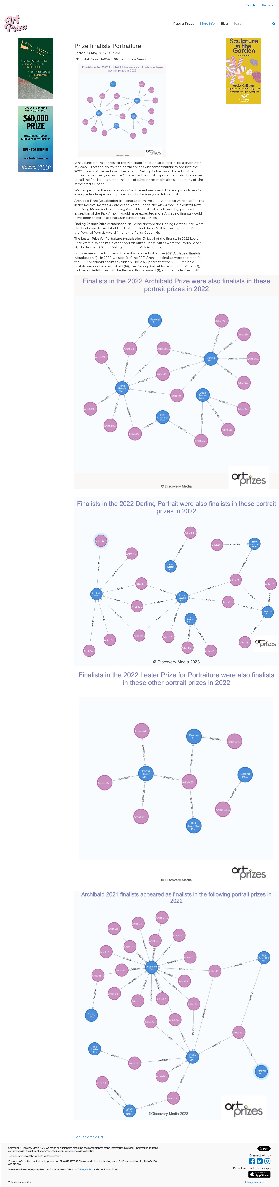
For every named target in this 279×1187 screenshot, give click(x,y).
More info (207, 23)
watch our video (52, 1156)
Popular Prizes (183, 23)
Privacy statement (254, 1182)
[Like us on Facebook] (252, 1160)
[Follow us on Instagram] (267, 1160)
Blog (224, 23)
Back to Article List (88, 1137)
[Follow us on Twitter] (259, 1160)
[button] (248, 5)
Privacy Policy (85, 1169)
